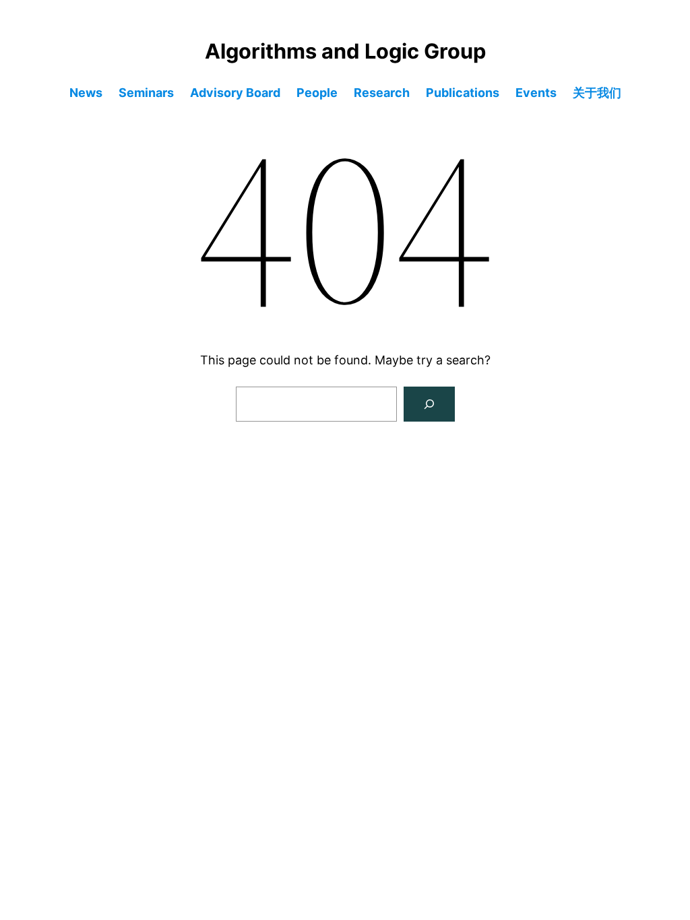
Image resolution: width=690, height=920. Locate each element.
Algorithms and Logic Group (345, 50)
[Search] (429, 404)
